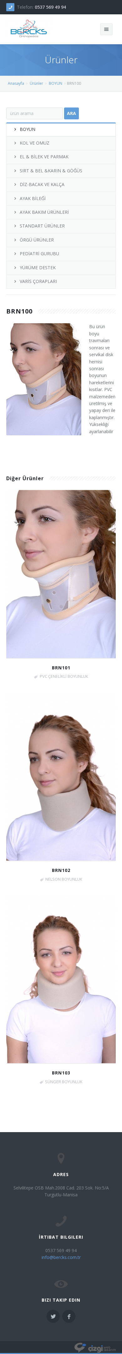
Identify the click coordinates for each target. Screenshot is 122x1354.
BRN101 (61, 668)
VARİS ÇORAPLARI (38, 281)
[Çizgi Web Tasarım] (95, 1347)
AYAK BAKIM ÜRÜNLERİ (44, 212)
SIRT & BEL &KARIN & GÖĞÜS (51, 171)
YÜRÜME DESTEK (38, 267)
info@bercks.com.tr (61, 1257)
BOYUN (55, 83)
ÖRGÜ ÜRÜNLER (37, 240)
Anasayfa (16, 83)
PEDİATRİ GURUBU (39, 253)
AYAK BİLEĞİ (33, 198)
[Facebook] (68, 1316)
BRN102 (61, 870)
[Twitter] (53, 1316)
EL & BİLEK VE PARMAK (44, 157)
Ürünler (36, 83)
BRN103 (61, 1073)
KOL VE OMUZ (34, 143)
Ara (71, 113)
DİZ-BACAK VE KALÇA (42, 184)
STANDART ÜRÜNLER (42, 226)
